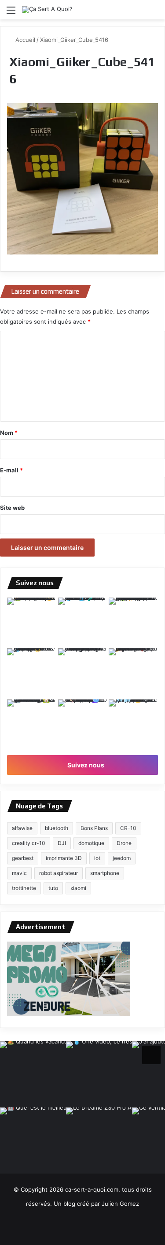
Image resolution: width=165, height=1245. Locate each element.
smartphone (104, 873)
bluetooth (56, 828)
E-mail (11, 470)
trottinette (24, 888)
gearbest (22, 858)
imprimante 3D (64, 858)
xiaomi (78, 888)
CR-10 (128, 828)
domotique (91, 843)
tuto (53, 888)
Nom (9, 432)
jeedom (122, 858)
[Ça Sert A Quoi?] (47, 9)
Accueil (24, 39)
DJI (62, 843)
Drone (124, 843)
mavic (19, 873)
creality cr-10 (28, 843)
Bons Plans (94, 828)
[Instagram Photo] (31, 622)
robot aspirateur (58, 873)
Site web (12, 507)
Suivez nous (85, 765)
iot (97, 858)
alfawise (22, 828)
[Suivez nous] (151, 1053)
